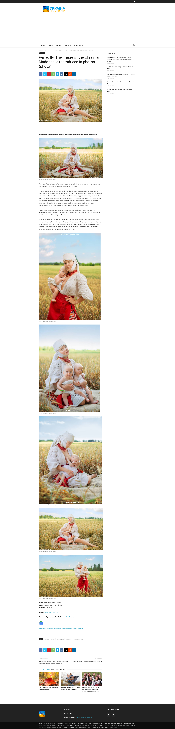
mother (53, 639)
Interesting (77, 45)
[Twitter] (134, 1)
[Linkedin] (74, 74)
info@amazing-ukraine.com (84, 717)
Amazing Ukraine (68, 617)
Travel (67, 45)
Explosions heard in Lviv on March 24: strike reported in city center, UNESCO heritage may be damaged (120, 59)
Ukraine (42, 45)
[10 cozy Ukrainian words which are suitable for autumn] (49, 679)
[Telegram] (57, 74)
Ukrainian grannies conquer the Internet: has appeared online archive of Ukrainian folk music (90, 689)
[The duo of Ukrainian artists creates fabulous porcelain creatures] (70, 679)
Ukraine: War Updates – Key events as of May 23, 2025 (121, 83)
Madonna (46, 639)
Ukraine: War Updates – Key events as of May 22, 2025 (121, 90)
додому (41, 50)
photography (69, 639)
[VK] (61, 74)
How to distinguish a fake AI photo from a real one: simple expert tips (121, 75)
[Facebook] (131, 1)
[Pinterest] (49, 74)
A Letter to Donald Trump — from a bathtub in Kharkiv (120, 67)
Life (50, 45)
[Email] (66, 74)
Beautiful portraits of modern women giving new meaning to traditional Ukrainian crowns (53, 662)
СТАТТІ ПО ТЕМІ (44, 669)
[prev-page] (69, 695)
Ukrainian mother (78, 639)
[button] (134, 45)
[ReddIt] (70, 74)
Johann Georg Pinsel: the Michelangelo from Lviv (87, 661)
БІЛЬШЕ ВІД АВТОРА (58, 669)
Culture (58, 45)
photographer (60, 639)
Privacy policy (68, 713)
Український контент (51, 612)
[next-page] (72, 695)
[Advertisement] (103, 9)
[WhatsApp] (53, 74)
